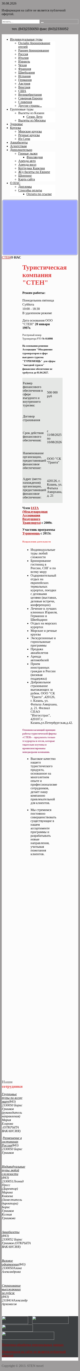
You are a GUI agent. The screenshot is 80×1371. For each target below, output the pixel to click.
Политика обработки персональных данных (33, 1344)
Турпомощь (31, 533)
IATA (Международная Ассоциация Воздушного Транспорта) (35, 515)
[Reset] (42, 22)
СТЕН (6, 257)
